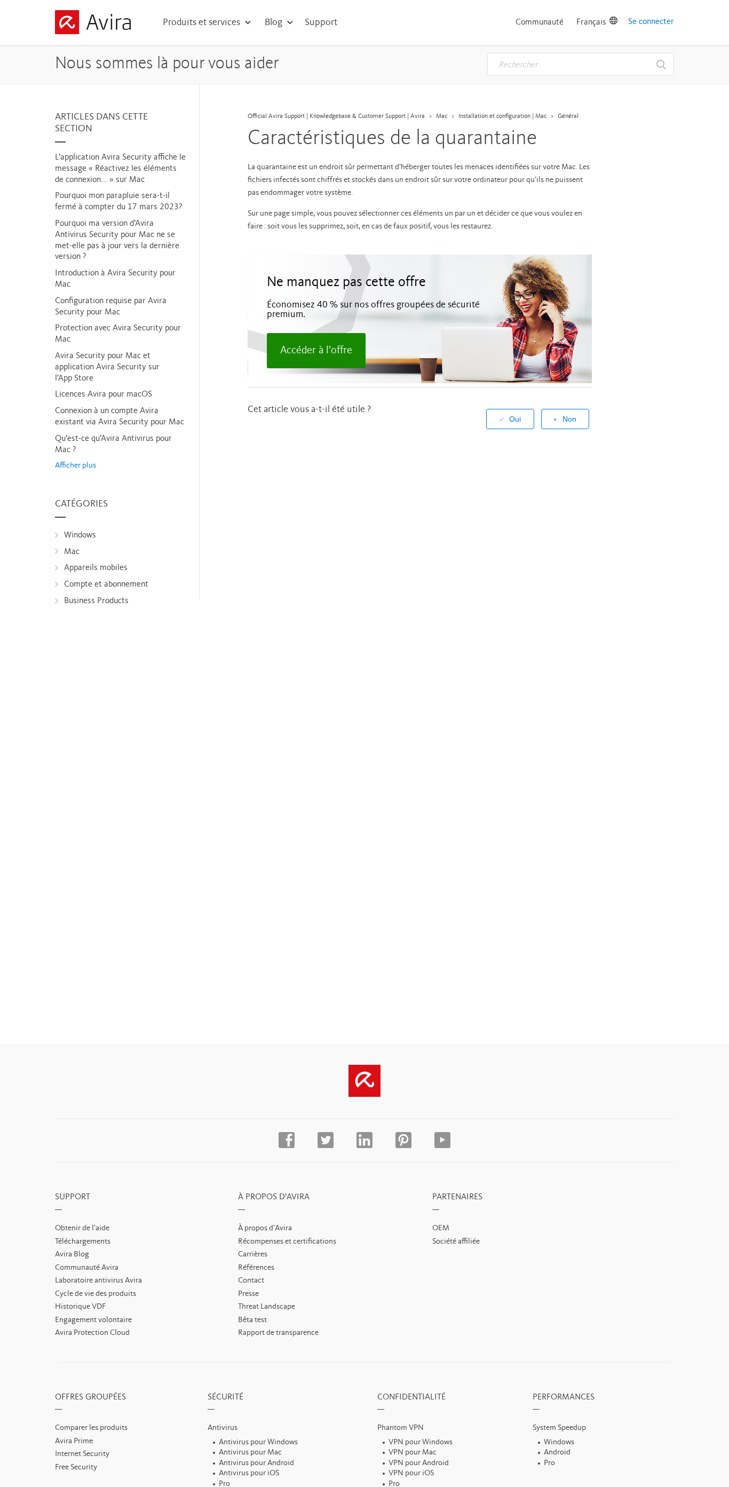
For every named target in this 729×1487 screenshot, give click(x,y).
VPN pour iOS (411, 1473)
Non (569, 419)
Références (256, 1268)
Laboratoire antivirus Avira (98, 1281)
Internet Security (82, 1454)
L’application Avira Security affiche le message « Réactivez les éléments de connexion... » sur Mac (120, 168)
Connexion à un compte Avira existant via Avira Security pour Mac (119, 416)
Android (557, 1453)
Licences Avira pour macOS (103, 394)
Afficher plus (75, 466)
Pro (549, 1463)
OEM (440, 1228)
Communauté (540, 22)
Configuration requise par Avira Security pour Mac (111, 307)
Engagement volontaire (93, 1320)
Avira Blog (72, 1255)
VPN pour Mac (413, 1453)
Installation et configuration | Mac (502, 116)
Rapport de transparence (278, 1333)
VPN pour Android (419, 1463)
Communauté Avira (86, 1268)
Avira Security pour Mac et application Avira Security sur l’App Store (107, 367)
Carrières (252, 1255)
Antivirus (222, 1428)
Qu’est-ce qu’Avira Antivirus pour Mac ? (113, 444)
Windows (80, 535)
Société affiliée (456, 1242)
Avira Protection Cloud (92, 1333)
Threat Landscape (266, 1307)
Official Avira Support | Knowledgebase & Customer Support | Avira (336, 116)
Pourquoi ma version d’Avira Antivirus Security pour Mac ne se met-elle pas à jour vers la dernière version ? (117, 240)
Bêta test (252, 1320)
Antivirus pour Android (256, 1463)
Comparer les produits (91, 1428)
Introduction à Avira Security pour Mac (115, 279)
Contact (251, 1281)
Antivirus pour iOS (249, 1473)
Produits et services (201, 22)
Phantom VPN (400, 1428)
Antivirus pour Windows (258, 1442)
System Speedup (559, 1428)
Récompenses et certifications (287, 1242)
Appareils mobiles (96, 568)
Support (321, 22)
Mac (72, 552)
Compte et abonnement (106, 584)
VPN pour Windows (421, 1442)
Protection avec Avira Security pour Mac (118, 334)
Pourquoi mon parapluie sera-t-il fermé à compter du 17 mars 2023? (118, 201)
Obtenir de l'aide (82, 1228)
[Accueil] (93, 24)
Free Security (76, 1468)
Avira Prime (74, 1441)
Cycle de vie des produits (95, 1294)
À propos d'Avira (265, 1228)
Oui (515, 419)
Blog (273, 22)
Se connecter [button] (651, 22)
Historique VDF (80, 1307)
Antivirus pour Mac (250, 1453)
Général (568, 116)
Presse (248, 1294)
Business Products (96, 601)
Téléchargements (82, 1242)
